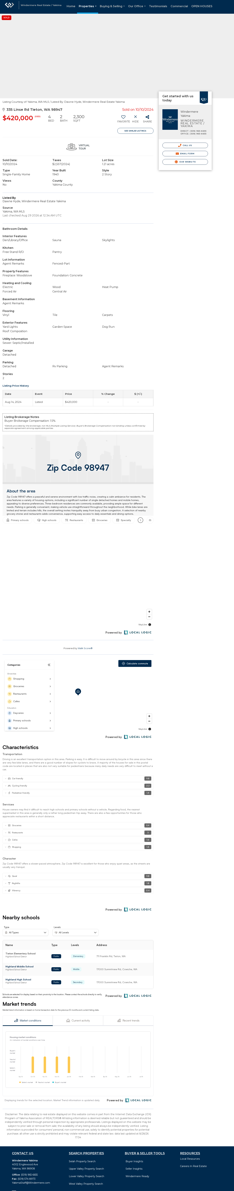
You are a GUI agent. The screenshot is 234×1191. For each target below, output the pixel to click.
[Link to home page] (9, 7)
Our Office (137, 9)
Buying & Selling (113, 9)
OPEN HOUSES (201, 6)
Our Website (187, 162)
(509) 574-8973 (26, 1178)
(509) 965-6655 (29, 1174)
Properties (88, 9)
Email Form (187, 153)
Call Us (187, 145)
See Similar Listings (135, 131)
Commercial (179, 6)
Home (71, 6)
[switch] (123, 120)
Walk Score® (85, 648)
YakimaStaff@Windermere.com (31, 1182)
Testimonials (158, 6)
